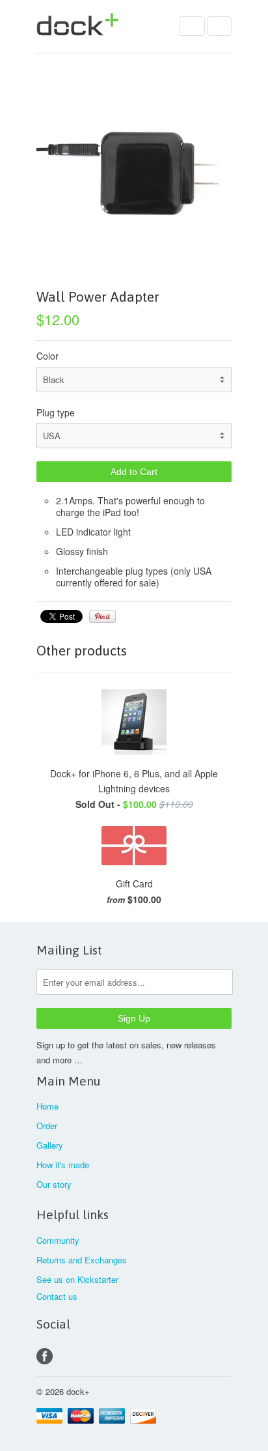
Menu (192, 26)
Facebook (44, 1356)
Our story (54, 1184)
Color (47, 355)
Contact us (56, 1296)
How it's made (62, 1164)
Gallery (49, 1145)
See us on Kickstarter (77, 1279)
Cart (220, 26)
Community (57, 1240)
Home (47, 1106)
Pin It (102, 616)
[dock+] (101, 26)
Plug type (55, 412)
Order (46, 1125)
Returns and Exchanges (81, 1260)
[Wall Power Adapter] (134, 173)
